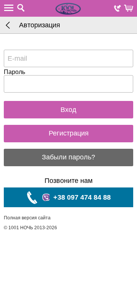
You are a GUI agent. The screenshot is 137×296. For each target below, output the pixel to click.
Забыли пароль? (68, 157)
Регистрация (69, 133)
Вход (68, 109)
